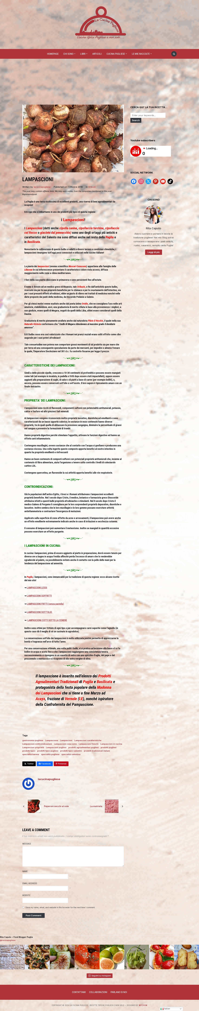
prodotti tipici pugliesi (47, 751)
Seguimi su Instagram (101, 975)
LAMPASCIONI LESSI (37, 587)
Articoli (97, 53)
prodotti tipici (28, 751)
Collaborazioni (98, 992)
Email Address (29, 883)
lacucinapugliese (42, 187)
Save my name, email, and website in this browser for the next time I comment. (60, 907)
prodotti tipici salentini (71, 751)
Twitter (30, 764)
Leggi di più (154, 252)
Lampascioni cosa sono (65, 744)
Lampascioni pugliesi (56, 747)
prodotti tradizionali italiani (97, 751)
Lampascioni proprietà (33, 747)
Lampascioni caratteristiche (87, 740)
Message (26, 843)
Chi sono (68, 53)
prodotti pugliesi (108, 747)
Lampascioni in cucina (111, 744)
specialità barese (30, 754)
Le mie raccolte (141, 53)
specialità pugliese (50, 754)
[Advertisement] (99, 84)
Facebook (46, 764)
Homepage (53, 53)
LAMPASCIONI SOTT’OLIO (40, 612)
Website (26, 895)
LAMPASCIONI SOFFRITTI (39, 595)
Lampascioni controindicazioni (37, 744)
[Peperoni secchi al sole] (34, 806)
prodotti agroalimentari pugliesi (83, 747)
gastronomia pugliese (32, 740)
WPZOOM (143, 1005)
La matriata (96, 806)
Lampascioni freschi (88, 744)
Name (25, 871)
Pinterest (62, 764)
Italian (167, 1008)
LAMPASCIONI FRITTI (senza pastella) (45, 603)
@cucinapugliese (7, 940)
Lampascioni (66, 740)
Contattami (79, 992)
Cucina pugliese (116, 53)
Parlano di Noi (119, 992)
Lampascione (51, 740)
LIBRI (82, 53)
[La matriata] (111, 806)
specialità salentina (70, 754)
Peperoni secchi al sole (56, 806)
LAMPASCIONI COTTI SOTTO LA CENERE (47, 620)
